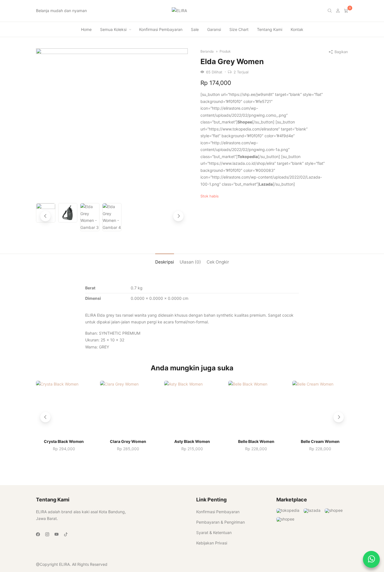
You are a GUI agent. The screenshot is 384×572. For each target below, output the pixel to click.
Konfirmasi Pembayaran (160, 29)
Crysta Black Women (64, 441)
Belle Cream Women (320, 441)
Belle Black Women (256, 441)
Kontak (297, 29)
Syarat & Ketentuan (214, 532)
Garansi (214, 29)
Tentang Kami (269, 29)
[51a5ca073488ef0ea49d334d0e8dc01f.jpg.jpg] (112, 123)
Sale (195, 29)
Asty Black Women (192, 441)
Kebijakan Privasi (211, 543)
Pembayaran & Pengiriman (220, 522)
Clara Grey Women (128, 441)
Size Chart (239, 29)
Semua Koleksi (113, 29)
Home (86, 29)
